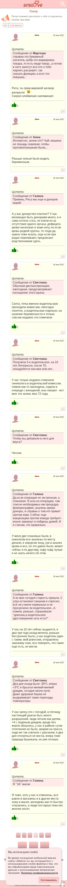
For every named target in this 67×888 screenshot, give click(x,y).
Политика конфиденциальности (39, 873)
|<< (63, 111)
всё (5, 25)
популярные (16, 25)
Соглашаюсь (49, 880)
